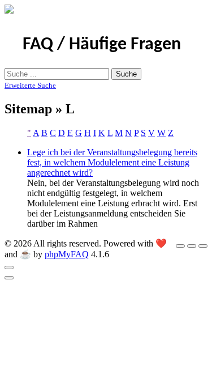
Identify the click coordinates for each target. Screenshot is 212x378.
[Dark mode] (191, 246)
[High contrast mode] (202, 246)
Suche (126, 74)
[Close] (9, 267)
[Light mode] (180, 246)
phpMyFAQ (67, 254)
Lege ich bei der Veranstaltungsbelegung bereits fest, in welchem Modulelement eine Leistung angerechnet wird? (112, 162)
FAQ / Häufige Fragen (102, 45)
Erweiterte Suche (30, 85)
